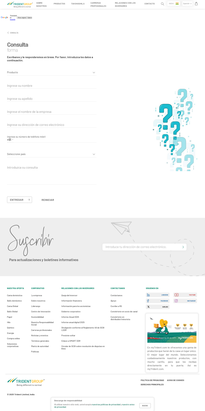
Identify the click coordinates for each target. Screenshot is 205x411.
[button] (173, 3)
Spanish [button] (186, 3)
